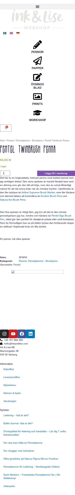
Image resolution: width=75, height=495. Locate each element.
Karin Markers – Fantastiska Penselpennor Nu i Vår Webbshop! (31, 476)
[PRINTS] (37, 96)
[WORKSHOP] (37, 112)
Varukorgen (9, 401)
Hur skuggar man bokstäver (18, 450)
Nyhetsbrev (9, 385)
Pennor (10, 140)
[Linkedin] (30, 334)
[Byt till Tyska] (18, 33)
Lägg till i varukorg (56, 173)
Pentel (16, 264)
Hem (2, 140)
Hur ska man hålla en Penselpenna (22, 442)
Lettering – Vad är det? (16, 415)
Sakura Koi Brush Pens (12, 199)
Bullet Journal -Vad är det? (18, 423)
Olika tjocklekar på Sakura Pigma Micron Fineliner (30, 458)
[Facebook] (21, 334)
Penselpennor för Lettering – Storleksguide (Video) (31, 466)
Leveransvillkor (11, 377)
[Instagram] (4, 334)
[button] (37, 6)
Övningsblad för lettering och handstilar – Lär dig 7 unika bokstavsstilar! (34, 433)
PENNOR (37, 52)
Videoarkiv (9, 486)
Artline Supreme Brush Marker (38, 192)
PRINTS (37, 103)
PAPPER (37, 68)
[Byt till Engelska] (11, 33)
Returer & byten (12, 393)
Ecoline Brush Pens (51, 196)
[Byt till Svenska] (4, 33)
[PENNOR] (37, 44)
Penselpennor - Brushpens (29, 140)
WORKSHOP (37, 120)
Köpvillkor (8, 369)
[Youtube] (13, 334)
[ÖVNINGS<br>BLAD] (37, 77)
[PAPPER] (37, 60)
